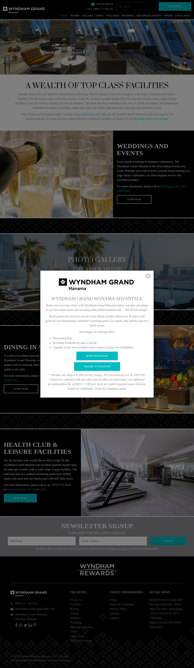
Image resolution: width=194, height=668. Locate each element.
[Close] (148, 276)
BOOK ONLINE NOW (97, 356)
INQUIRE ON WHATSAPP (97, 366)
